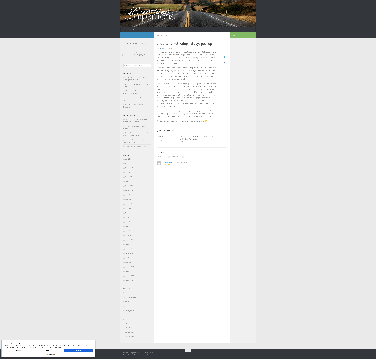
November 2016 (129, 172)
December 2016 (129, 168)
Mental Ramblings (130, 297)
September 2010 (129, 253)
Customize (18, 350)
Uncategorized (162, 35)
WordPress (134, 355)
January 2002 (129, 280)
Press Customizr (148, 355)
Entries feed (128, 327)
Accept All (78, 350)
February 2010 (129, 267)
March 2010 (128, 262)
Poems (127, 306)
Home (125, 30)
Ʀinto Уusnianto (167, 162)
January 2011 (129, 244)
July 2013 (128, 195)
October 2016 (129, 177)
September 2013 (129, 190)
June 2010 (128, 258)
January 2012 (129, 204)
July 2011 (128, 222)
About (132, 30)
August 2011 (128, 217)
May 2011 (128, 231)
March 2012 (128, 199)
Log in (127, 323)
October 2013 (129, 186)
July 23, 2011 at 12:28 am (180, 162)
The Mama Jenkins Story (142, 147)
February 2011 (129, 240)
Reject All (48, 350)
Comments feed (129, 332)
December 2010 (129, 249)
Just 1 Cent (128, 293)
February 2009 (129, 276)
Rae (159, 48)
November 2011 (129, 208)
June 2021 (128, 159)
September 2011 (129, 213)
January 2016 (129, 181)
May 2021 (128, 163)
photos (127, 302)
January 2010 (129, 271)
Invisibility (160, 136)
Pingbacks (178, 157)
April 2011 (128, 235)
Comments (165, 157)
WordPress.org (129, 336)
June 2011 (128, 226)
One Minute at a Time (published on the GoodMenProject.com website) (190, 139)
